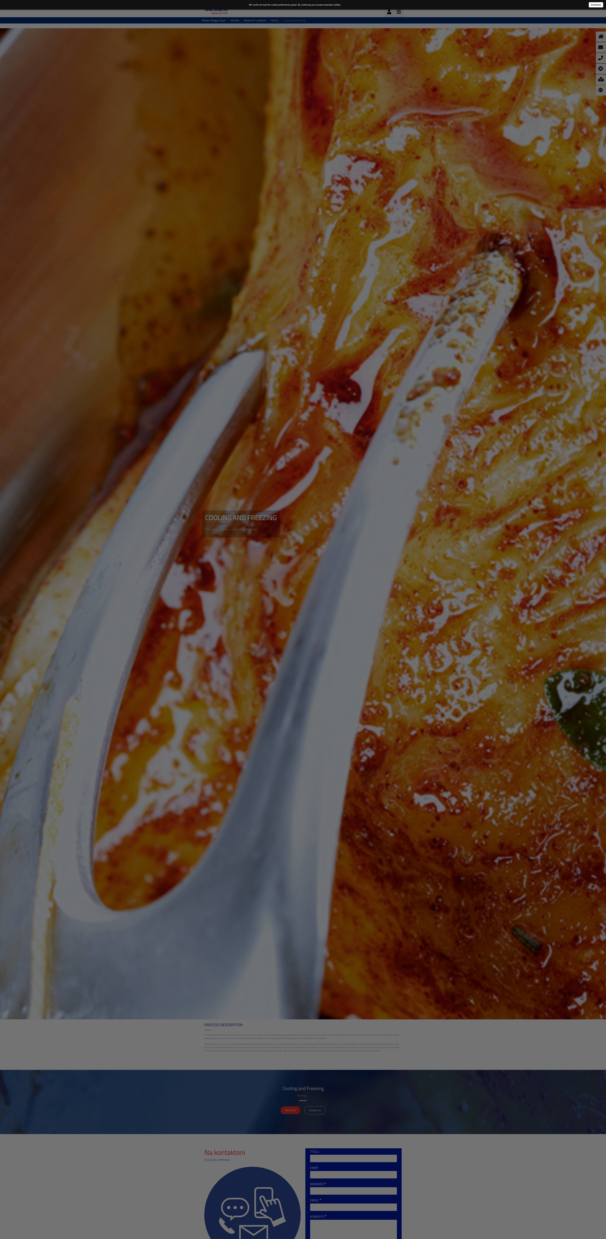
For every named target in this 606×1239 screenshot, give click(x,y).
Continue (596, 4)
